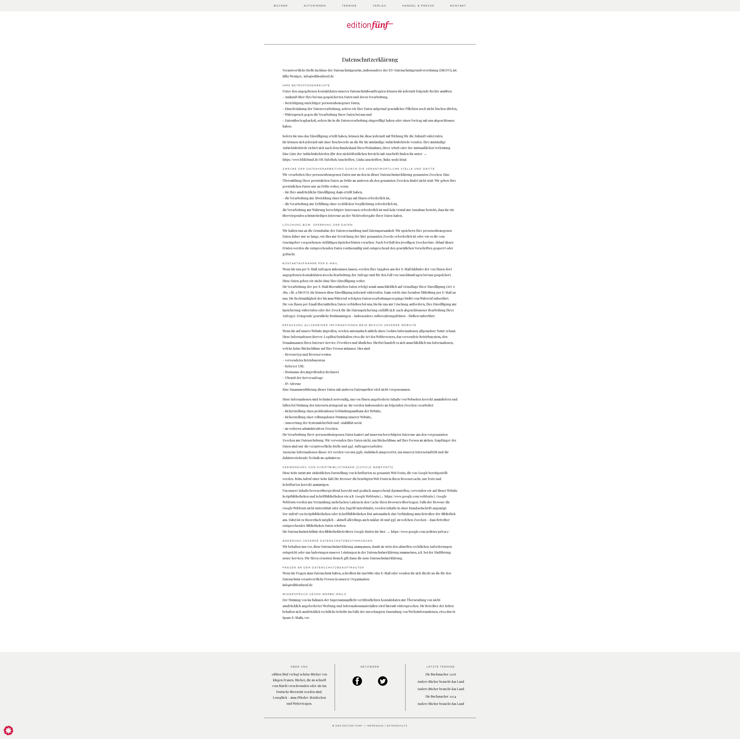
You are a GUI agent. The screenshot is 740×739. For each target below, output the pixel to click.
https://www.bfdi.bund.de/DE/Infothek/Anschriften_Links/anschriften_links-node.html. (345, 160)
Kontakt (458, 5)
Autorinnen (315, 5)
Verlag (379, 5)
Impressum (375, 725)
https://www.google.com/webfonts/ (409, 496)
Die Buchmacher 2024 (441, 696)
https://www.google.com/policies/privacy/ (420, 532)
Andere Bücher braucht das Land (440, 682)
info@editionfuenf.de (319, 76)
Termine (349, 5)
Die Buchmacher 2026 (441, 674)
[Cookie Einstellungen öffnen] (8, 734)
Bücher (281, 5)
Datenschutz (397, 725)
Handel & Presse (418, 5)
